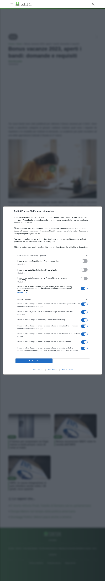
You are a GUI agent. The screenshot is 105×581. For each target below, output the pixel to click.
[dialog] (52, 290)
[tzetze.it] (24, 4)
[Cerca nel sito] (94, 4)
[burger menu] (11, 4)
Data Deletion (38, 370)
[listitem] (52, 255)
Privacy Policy (67, 370)
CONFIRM (34, 361)
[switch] (84, 261)
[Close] (96, 211)
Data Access (52, 370)
